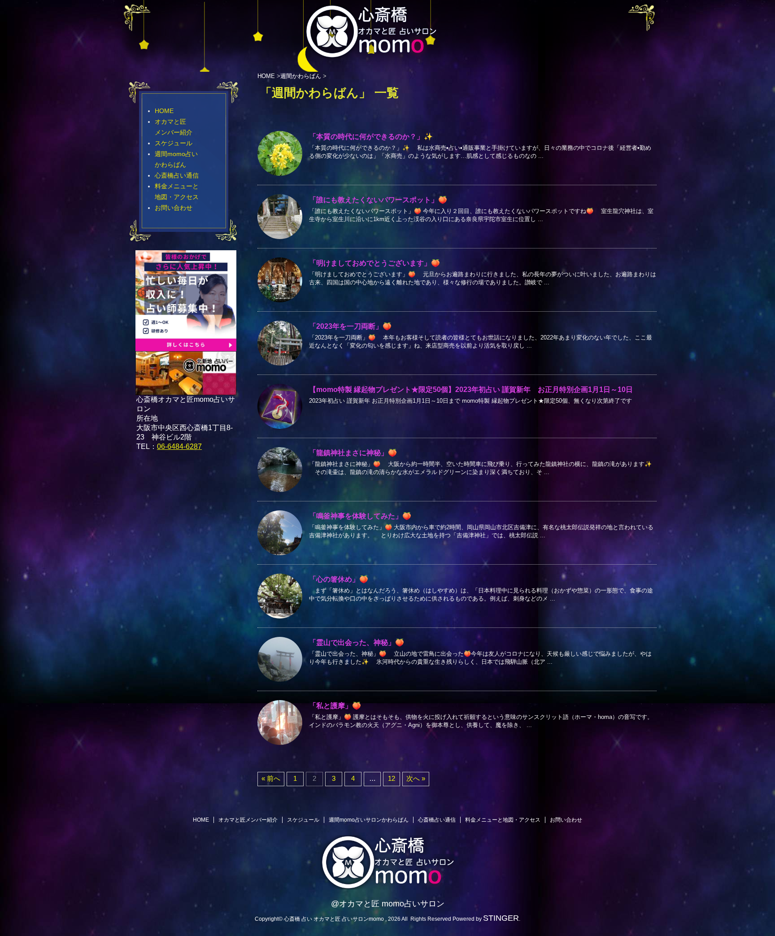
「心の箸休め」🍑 (338, 579)
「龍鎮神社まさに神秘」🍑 (353, 453)
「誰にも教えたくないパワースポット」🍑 (378, 200)
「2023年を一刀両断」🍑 (350, 326)
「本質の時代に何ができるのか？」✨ (371, 136)
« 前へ (270, 778)
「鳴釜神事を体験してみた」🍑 (360, 516)
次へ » (415, 778)
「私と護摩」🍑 (335, 706)
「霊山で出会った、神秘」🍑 (356, 642)
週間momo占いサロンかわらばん (369, 820)
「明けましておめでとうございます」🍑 (374, 263)
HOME (164, 110)
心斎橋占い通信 (177, 175)
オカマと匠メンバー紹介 (248, 820)
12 (391, 778)
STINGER (501, 918)
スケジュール (173, 143)
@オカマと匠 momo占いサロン (387, 903)
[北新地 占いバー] (185, 389)
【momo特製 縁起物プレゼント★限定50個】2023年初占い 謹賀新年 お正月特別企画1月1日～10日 (471, 389)
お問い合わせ (173, 207)
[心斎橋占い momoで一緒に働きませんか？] (185, 347)
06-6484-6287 (179, 446)
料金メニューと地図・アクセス (502, 820)
